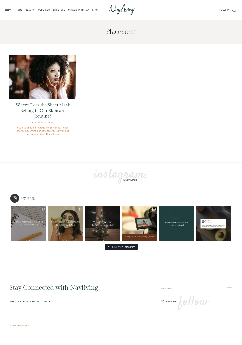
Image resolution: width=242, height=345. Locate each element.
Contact (48, 301)
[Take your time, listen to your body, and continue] (213, 223)
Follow (224, 10)
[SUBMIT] (228, 288)
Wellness (44, 10)
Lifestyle (59, 10)
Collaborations (29, 301)
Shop (95, 10)
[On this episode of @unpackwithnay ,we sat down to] (139, 223)
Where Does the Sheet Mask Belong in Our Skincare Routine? (43, 111)
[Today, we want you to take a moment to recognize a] (176, 223)
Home (19, 10)
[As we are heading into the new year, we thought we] (65, 223)
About (13, 301)
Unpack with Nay (78, 10)
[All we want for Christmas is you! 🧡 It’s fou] (102, 223)
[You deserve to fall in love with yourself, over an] (28, 223)
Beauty (30, 10)
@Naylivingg (130, 179)
